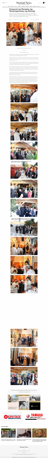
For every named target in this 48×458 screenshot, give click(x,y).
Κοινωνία (13, 19)
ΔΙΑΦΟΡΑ (11, 19)
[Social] (45, 2)
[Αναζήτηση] (43, 2)
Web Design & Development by (32, 457)
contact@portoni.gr (24, 452)
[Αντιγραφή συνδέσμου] (38, 19)
